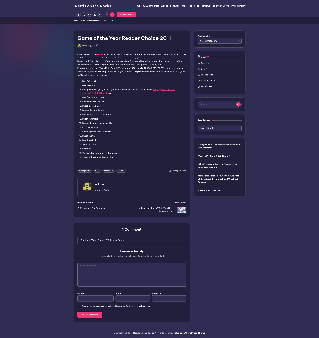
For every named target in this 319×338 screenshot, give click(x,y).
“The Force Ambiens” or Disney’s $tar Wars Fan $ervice (218, 166)
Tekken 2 (121, 171)
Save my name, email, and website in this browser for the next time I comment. (116, 306)
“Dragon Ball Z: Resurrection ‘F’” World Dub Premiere (219, 146)
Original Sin (108, 171)
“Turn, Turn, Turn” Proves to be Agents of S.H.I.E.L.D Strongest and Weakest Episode (218, 178)
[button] (126, 14)
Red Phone (99, 54)
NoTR (97, 171)
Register (205, 63)
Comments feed (209, 80)
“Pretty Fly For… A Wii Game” (214, 156)
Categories (204, 36)
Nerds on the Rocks (93, 6)
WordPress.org (208, 86)
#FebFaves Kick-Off (209, 190)
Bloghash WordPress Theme (190, 333)
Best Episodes (85, 171)
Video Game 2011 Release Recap (107, 240)
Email (119, 293)
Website (156, 293)
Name (81, 293)
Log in (204, 69)
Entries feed (207, 74)
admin (99, 184)
